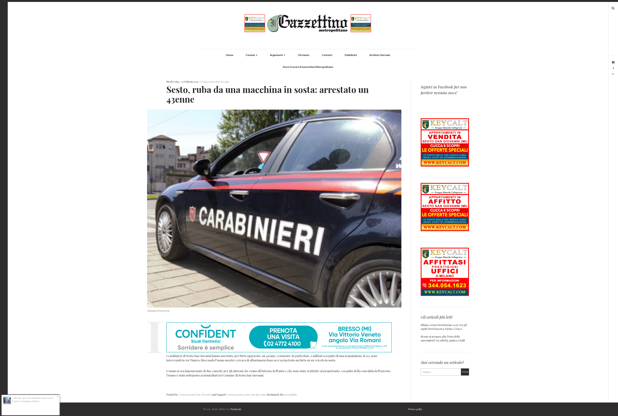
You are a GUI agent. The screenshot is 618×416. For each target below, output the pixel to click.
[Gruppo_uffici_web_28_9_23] (445, 295)
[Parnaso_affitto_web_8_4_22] (445, 230)
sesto (240, 394)
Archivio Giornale (379, 54)
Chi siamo (303, 54)
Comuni (251, 54)
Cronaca (204, 81)
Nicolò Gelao (173, 81)
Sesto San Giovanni (219, 81)
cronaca (231, 394)
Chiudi (58, 397)
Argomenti (277, 54)
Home (229, 54)
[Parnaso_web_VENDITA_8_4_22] (445, 165)
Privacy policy (415, 409)
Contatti (327, 54)
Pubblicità (351, 54)
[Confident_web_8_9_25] (279, 351)
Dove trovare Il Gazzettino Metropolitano (308, 66)
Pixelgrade (235, 409)
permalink (290, 394)
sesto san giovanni (255, 394)
